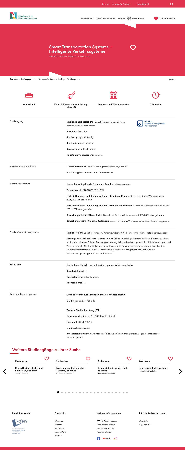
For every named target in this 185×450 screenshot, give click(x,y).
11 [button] (94, 392)
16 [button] (112, 392)
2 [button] (62, 392)
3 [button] (65, 392)
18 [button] (120, 392)
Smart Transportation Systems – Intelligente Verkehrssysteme (57, 79)
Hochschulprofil (74, 282)
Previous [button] (4, 371)
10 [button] (91, 392)
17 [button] (116, 392)
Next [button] (180, 371)
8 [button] (83, 392)
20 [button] (127, 392)
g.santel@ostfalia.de (84, 300)
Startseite (13, 79)
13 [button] (101, 392)
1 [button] (58, 392)
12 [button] (98, 392)
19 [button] (123, 392)
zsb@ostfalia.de (82, 328)
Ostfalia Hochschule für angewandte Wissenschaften (94, 294)
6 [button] (76, 392)
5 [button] (73, 392)
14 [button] (105, 392)
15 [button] (109, 392)
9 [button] (87, 392)
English (172, 79)
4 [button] (69, 392)
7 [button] (80, 392)
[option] (92, 50)
